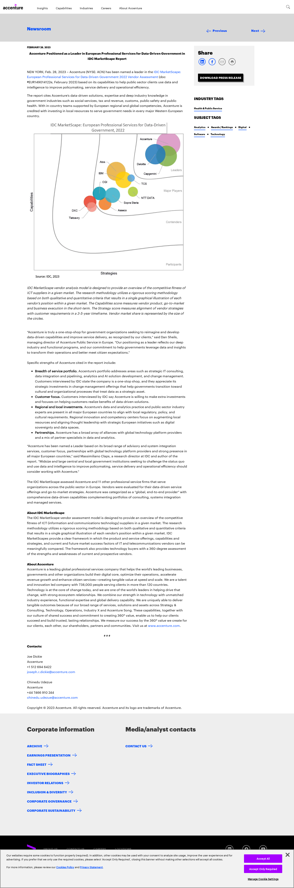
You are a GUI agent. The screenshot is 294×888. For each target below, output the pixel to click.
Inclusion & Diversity (47, 792)
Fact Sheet (36, 764)
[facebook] (212, 64)
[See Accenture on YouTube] (263, 849)
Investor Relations (45, 782)
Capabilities (64, 8)
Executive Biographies (48, 773)
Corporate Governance (49, 801)
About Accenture (130, 8)
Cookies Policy (65, 867)
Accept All (263, 858)
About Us (50, 849)
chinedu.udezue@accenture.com (52, 697)
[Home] (13, 7)
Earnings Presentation (49, 755)
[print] (232, 64)
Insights (42, 8)
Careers (106, 8)
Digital (242, 127)
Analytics (199, 127)
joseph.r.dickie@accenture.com (51, 672)
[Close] (287, 854)
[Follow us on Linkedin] (229, 849)
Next (255, 30)
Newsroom (39, 29)
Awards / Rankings (222, 127)
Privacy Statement (91, 867)
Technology (218, 134)
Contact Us (135, 746)
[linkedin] (202, 64)
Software (199, 134)
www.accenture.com (164, 625)
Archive (34, 746)
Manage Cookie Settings (263, 879)
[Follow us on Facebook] (246, 849)
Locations (123, 849)
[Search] (288, 6)
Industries (86, 8)
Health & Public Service (208, 108)
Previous (220, 30)
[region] (147, 868)
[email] (222, 64)
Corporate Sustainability (51, 810)
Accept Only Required (263, 869)
